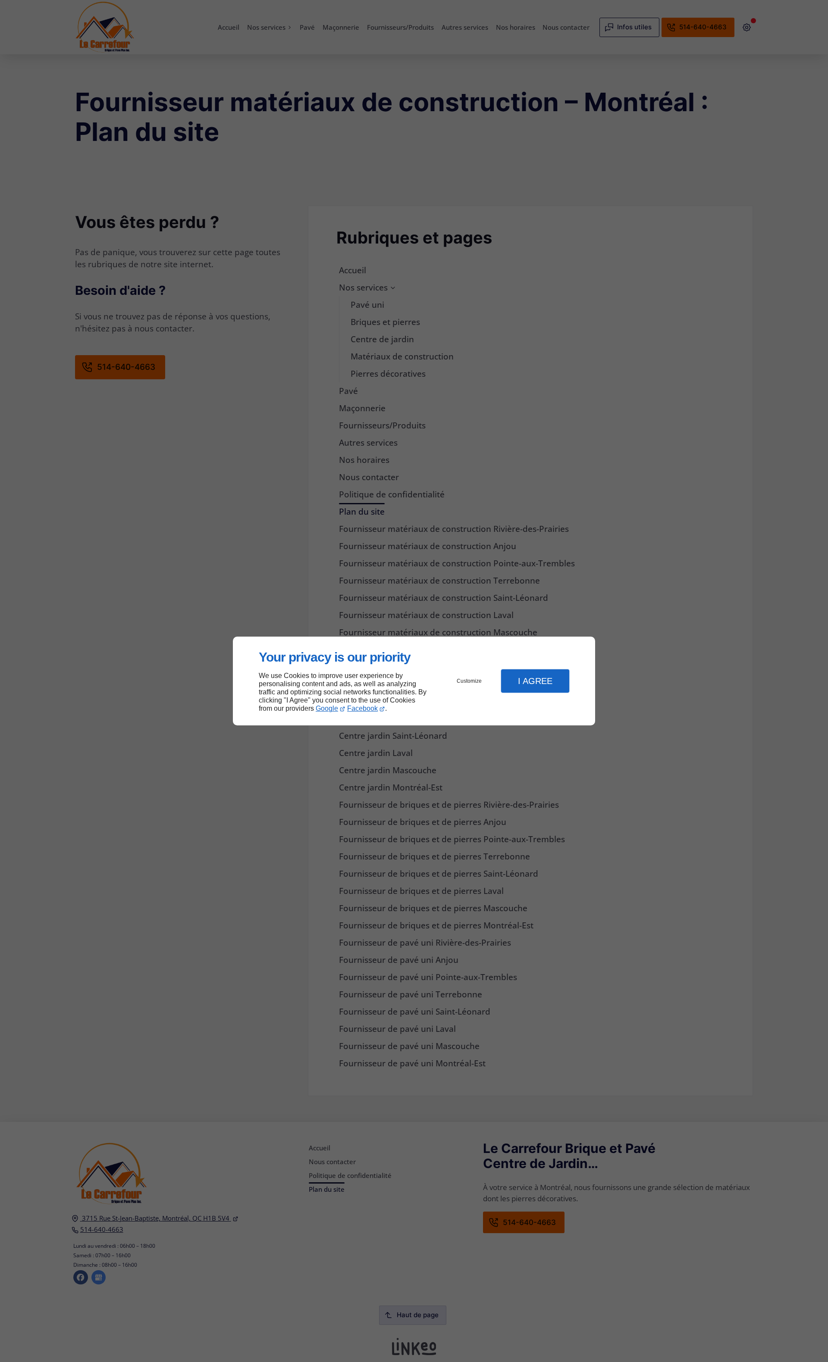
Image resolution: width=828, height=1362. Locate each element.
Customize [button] (469, 681)
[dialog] (414, 681)
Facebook (362, 708)
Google (327, 708)
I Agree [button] (535, 681)
